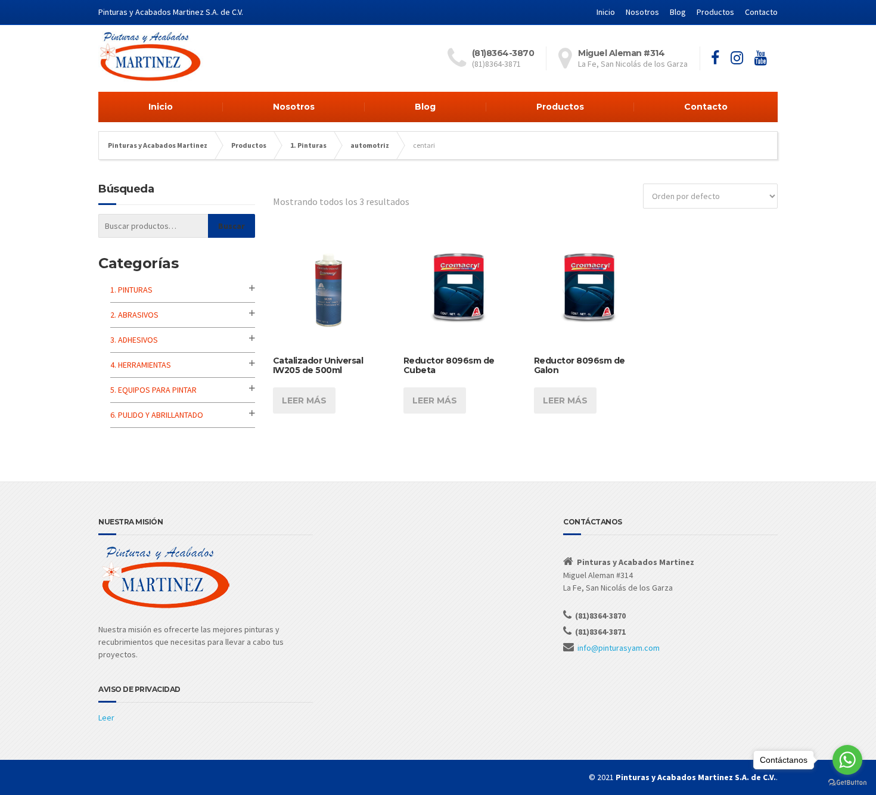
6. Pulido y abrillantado (156, 414)
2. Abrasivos (134, 314)
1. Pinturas (131, 289)
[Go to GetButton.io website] (847, 783)
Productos (715, 12)
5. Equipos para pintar (153, 389)
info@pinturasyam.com (618, 647)
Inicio (606, 12)
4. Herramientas (140, 364)
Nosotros (642, 12)
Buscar (231, 226)
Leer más (304, 400)
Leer (106, 717)
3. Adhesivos (134, 339)
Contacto (761, 12)
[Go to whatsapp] (847, 760)
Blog (678, 12)
